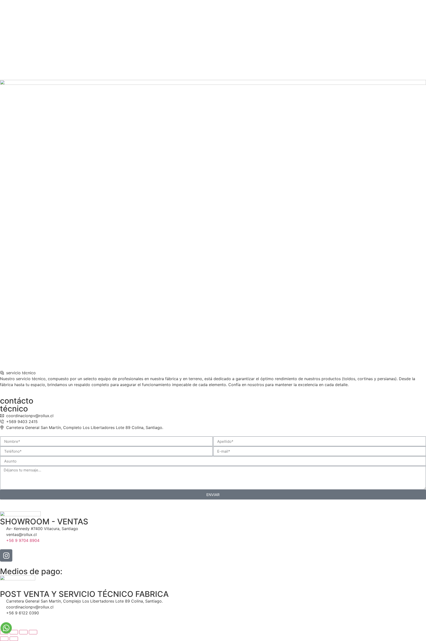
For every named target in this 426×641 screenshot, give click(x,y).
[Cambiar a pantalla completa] (14, 632)
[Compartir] (23, 632)
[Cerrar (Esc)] (33, 632)
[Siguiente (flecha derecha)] (14, 639)
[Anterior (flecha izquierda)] (4, 639)
